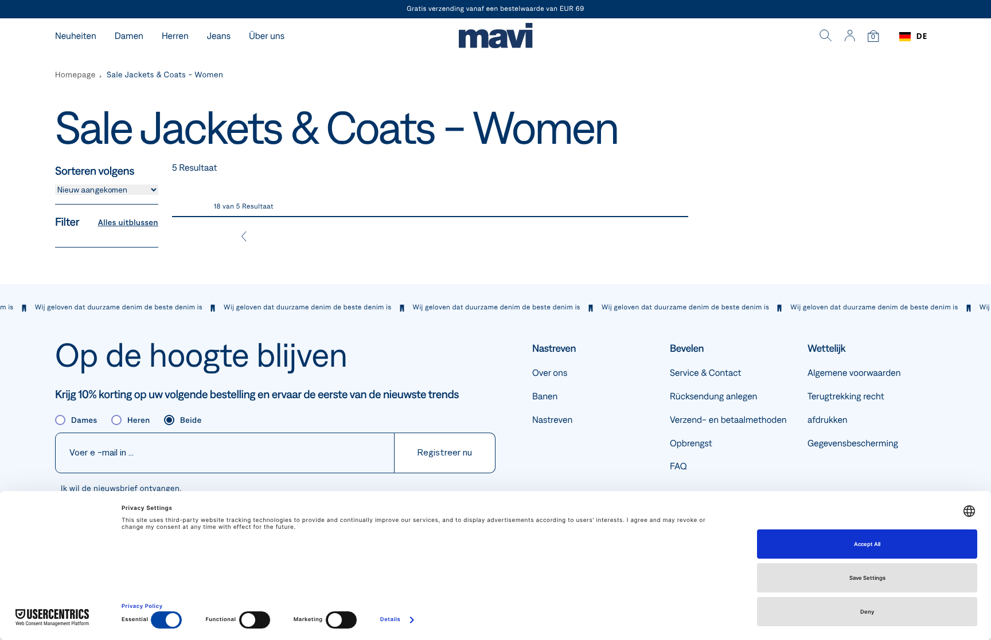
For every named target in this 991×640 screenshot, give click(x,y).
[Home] (495, 37)
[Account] (850, 36)
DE (921, 36)
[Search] (826, 36)
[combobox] (913, 36)
